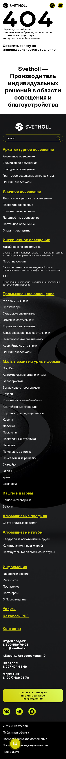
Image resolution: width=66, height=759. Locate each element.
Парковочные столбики (19, 439)
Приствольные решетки (19, 458)
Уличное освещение (22, 191)
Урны (6, 477)
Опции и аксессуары (17, 182)
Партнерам (11, 593)
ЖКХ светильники (15, 300)
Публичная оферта (16, 732)
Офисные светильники (18, 320)
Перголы (9, 445)
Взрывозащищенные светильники (26, 333)
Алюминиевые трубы (23, 532)
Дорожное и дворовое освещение (27, 198)
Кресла (8, 419)
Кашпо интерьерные (17, 500)
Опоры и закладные (16, 230)
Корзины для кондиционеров (23, 413)
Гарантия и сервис (16, 574)
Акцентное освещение (19, 156)
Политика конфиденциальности (25, 745)
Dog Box (9, 368)
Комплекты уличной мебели (22, 400)
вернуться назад (14, 38)
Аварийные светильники (20, 345)
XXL (31, 280)
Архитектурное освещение (28, 149)
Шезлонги (10, 484)
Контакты (12, 628)
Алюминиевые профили (25, 516)
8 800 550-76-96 (15, 644)
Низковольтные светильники (23, 339)
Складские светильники (19, 313)
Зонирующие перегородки (21, 387)
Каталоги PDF (16, 616)
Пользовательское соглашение (25, 739)
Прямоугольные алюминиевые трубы (29, 552)
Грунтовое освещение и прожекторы (29, 175)
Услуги (9, 609)
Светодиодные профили (20, 523)
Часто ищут (11, 752)
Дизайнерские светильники (33, 251)
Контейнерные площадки (20, 407)
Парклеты (10, 432)
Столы (7, 471)
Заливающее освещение (20, 163)
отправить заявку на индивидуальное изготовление (33, 695)
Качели (8, 394)
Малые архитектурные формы (31, 361)
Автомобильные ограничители (24, 374)
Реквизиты (10, 580)
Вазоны (8, 506)
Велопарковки (13, 381)
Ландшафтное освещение (21, 217)
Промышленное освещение (28, 294)
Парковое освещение (18, 205)
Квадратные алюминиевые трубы (26, 539)
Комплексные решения (19, 211)
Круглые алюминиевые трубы (23, 545)
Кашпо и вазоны (18, 493)
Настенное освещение (19, 224)
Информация (15, 567)
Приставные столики (17, 451)
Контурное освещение (19, 169)
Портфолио (11, 586)
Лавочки (9, 426)
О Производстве (15, 599)
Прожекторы (12, 307)
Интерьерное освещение (26, 240)
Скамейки (9, 464)
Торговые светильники (19, 326)
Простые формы (31, 265)
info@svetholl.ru (15, 648)
